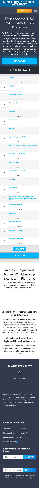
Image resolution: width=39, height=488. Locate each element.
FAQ (21, 437)
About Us (6, 429)
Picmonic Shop (8, 433)
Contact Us (24, 433)
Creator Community (10, 437)
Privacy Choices (9, 442)
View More (19, 249)
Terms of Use (20, 478)
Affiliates (23, 429)
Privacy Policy (10, 478)
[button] (19, 300)
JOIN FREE (24, 10)
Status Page (29, 478)
